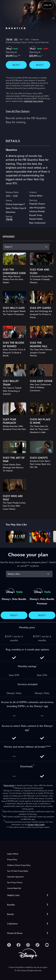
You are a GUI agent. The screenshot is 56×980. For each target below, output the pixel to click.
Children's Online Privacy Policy (18, 865)
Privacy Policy (12, 860)
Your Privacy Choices (14, 883)
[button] (28, 895)
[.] (9, 945)
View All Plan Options (17, 111)
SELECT (16, 65)
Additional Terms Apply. (33, 101)
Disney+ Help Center (36, 824)
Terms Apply (9, 785)
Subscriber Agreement (15, 877)
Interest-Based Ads (14, 888)
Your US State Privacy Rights (17, 871)
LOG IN (47, 5)
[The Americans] (39, 536)
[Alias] (16, 536)
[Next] (50, 536)
